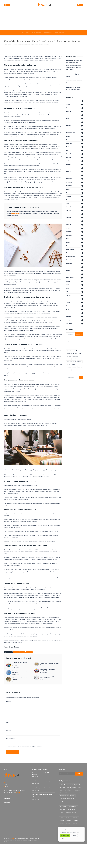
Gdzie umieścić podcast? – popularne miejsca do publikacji (48, 676)
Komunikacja (69, 175)
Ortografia (68, 224)
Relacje (68, 270)
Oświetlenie (69, 231)
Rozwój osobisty (70, 277)
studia (74, 345)
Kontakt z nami (48, 32)
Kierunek (68, 171)
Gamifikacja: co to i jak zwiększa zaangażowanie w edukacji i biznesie (48, 670)
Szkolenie (68, 295)
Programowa (69, 252)
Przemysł (68, 259)
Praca (67, 238)
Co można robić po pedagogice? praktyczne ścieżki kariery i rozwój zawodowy (20, 664)
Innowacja (68, 153)
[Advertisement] (43, 20)
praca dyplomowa (71, 347)
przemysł (73, 364)
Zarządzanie (69, 323)
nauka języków (70, 353)
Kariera (9, 44)
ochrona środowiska (71, 361)
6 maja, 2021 (16, 674)
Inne (67, 150)
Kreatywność (69, 178)
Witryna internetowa (10, 738)
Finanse (68, 136)
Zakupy (68, 320)
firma (78, 347)
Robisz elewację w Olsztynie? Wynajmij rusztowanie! (21, 678)
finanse (75, 350)
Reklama (68, 267)
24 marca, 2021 (16, 681)
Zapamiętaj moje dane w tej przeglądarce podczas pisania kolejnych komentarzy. (24, 746)
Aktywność (68, 100)
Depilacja (68, 111)
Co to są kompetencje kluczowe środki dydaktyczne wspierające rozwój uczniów (73, 67)
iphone (69, 369)
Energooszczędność (70, 132)
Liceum (68, 189)
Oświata (68, 228)
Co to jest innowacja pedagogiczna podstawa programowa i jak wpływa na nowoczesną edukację (74, 82)
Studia (67, 284)
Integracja (68, 164)
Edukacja (68, 125)
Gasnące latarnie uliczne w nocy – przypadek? (20, 671)
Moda (67, 203)
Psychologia (69, 263)
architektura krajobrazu (72, 367)
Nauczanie (68, 206)
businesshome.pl (15, 213)
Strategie (68, 281)
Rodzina (68, 274)
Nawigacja (68, 217)
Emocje (68, 129)
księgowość (75, 356)
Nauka (67, 214)
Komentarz (9, 701)
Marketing (68, 196)
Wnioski (68, 312)
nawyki (69, 356)
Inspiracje (68, 160)
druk (68, 364)
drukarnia (79, 361)
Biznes (67, 107)
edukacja (69, 350)
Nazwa (8, 722)
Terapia (68, 302)
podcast (69, 345)
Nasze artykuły (36, 32)
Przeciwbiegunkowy (71, 256)
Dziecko (68, 122)
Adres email (9, 730)
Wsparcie (68, 316)
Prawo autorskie (70, 249)
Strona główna (26, 32)
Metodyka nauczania (71, 199)
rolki (73, 369)
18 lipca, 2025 (16, 667)
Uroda (67, 309)
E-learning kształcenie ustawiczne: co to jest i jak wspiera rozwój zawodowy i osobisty (74, 89)
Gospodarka (69, 143)
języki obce (78, 353)
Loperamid (68, 192)
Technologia (69, 298)
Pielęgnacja (69, 235)
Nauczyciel (68, 210)
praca (74, 358)
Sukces (67, 288)
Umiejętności (69, 305)
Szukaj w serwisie (59, 32)
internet (69, 358)
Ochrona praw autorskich (72, 221)
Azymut (68, 104)
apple (80, 367)
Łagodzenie (69, 185)
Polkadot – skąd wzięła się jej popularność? (50, 663)
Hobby (67, 146)
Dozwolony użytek (70, 115)
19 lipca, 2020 (44, 679)
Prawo (67, 245)
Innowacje (68, 157)
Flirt (67, 139)
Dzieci (67, 118)
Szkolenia (68, 291)
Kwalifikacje (69, 182)
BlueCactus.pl (7, 802)
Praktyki (68, 242)
